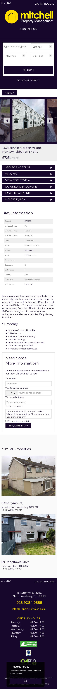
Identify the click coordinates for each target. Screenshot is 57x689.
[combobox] (12, 392)
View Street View (17, 180)
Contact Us (28, 29)
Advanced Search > (28, 80)
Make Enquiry (15, 199)
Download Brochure (21, 186)
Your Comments (13, 406)
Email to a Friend (17, 193)
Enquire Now (18, 425)
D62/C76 (28, 284)
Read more (14, 676)
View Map (12, 173)
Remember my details (19, 421)
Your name (11, 379)
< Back (9, 92)
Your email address (14, 397)
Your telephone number (17, 388)
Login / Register (45, 3)
